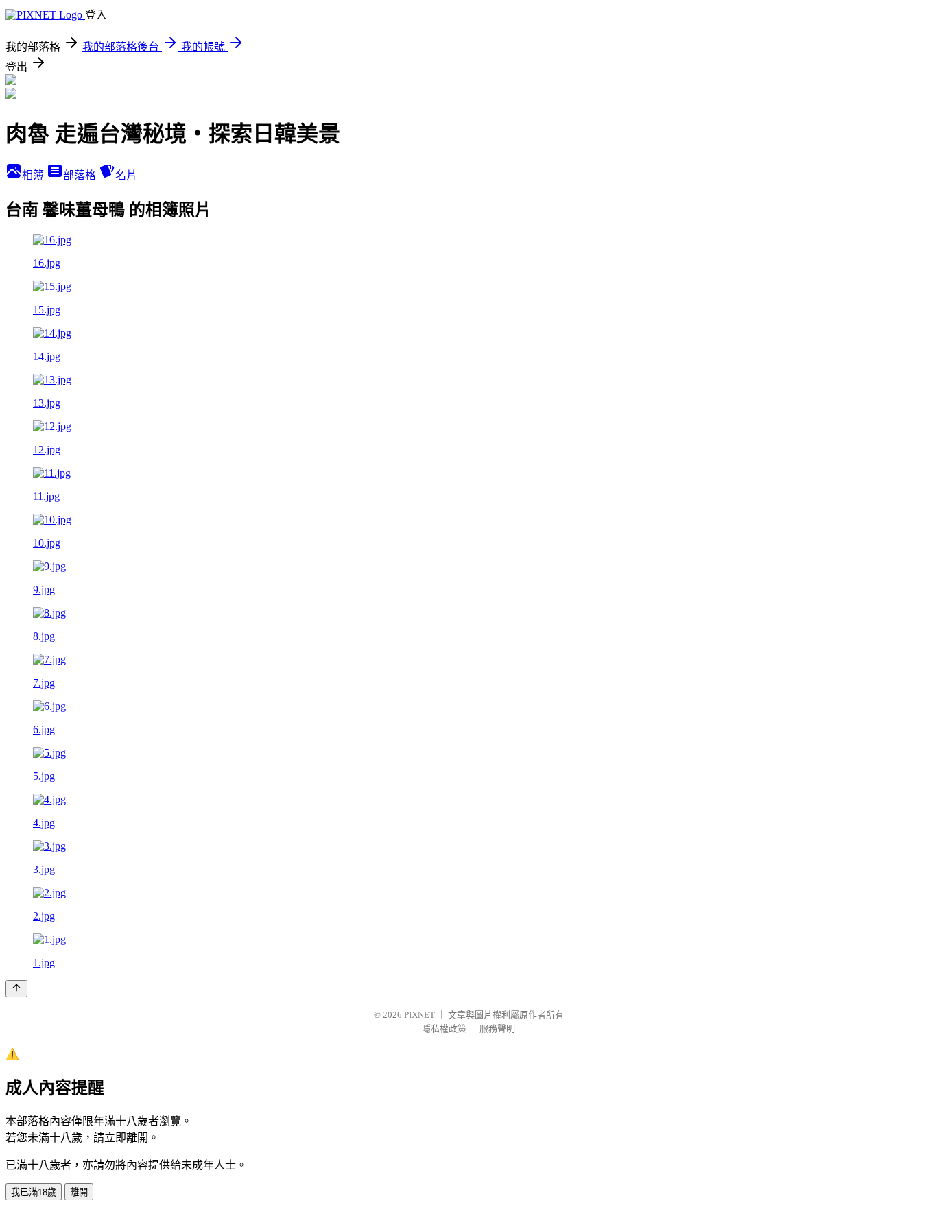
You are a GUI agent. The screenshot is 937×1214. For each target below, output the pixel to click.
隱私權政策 (444, 1028)
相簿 (34, 175)
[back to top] (16, 988)
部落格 (81, 175)
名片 (126, 175)
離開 (79, 1192)
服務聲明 (497, 1028)
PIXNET (419, 1015)
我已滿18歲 (33, 1192)
